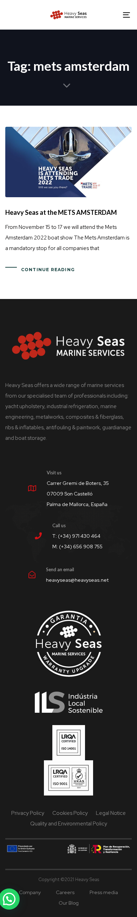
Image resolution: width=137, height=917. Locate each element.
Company (30, 892)
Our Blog (69, 903)
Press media (104, 892)
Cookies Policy (70, 813)
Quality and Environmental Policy (68, 823)
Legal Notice (111, 813)
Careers (65, 892)
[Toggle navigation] (109, 15)
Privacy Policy (27, 813)
